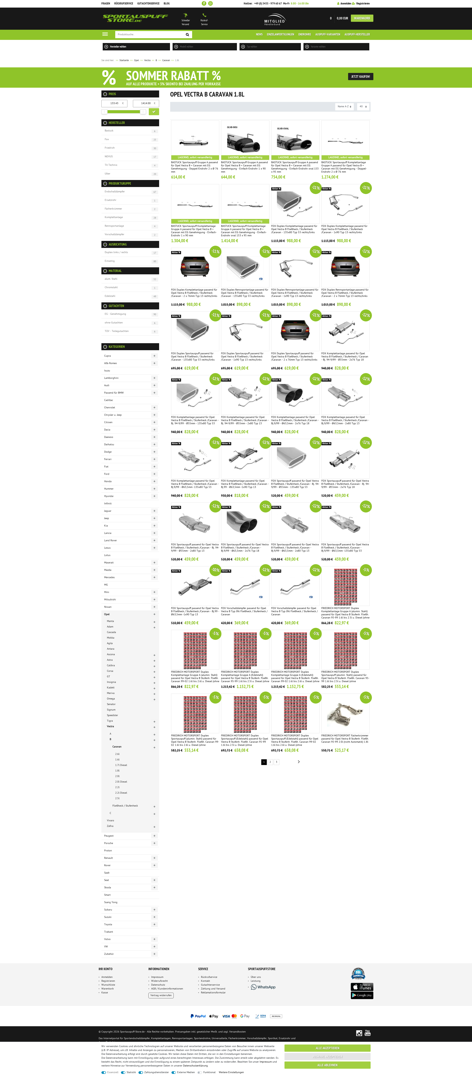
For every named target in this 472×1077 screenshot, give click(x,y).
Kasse (104, 992)
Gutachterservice (210, 985)
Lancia (107, 533)
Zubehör (109, 954)
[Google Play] (361, 995)
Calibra (111, 665)
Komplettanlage (114, 217)
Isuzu (107, 371)
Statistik (131, 1072)
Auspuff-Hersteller (357, 35)
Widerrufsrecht (159, 981)
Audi (106, 385)
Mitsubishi (110, 599)
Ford (106, 474)
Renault (108, 858)
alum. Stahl (111, 279)
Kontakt (205, 981)
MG (106, 585)
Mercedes (109, 577)
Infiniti (108, 503)
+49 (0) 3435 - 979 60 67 (268, 4)
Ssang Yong (110, 902)
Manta (110, 621)
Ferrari (108, 459)
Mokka (110, 638)
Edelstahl (110, 296)
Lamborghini (111, 378)
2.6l (117, 754)
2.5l (117, 798)
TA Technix (111, 165)
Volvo (107, 939)
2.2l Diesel (121, 793)
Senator (111, 704)
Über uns (256, 977)
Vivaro (110, 820)
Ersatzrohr (110, 200)
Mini (106, 592)
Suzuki (108, 917)
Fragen (105, 4)
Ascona (111, 654)
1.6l (117, 760)
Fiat (106, 467)
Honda (108, 481)
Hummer (109, 489)
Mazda (107, 570)
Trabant (108, 932)
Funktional (209, 1072)
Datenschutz (158, 985)
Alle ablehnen (327, 1065)
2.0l (117, 776)
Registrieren (108, 981)
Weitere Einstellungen (231, 1072)
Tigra (110, 721)
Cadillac (108, 400)
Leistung (256, 981)
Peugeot (109, 836)
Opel (136, 60)
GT (108, 676)
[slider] (104, 111)
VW (106, 947)
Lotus (107, 555)
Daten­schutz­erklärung (195, 1066)
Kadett (110, 688)
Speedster (112, 715)
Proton (108, 851)
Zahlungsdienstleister (156, 1072)
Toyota (108, 924)
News (259, 35)
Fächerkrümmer (113, 209)
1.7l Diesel (121, 765)
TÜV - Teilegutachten (117, 331)
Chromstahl (111, 287)
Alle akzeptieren (327, 1048)
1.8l (117, 771)
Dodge (108, 452)
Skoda (107, 887)
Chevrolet (109, 407)
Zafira (110, 826)
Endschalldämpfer (115, 191)
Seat (106, 880)
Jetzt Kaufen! (360, 77)
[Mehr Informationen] (236, 1016)
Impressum (157, 977)
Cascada (111, 632)
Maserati (109, 563)
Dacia (107, 430)
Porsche (108, 843)
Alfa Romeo (110, 363)
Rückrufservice (123, 4)
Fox (107, 139)
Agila (110, 643)
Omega (111, 699)
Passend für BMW (114, 393)
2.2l (117, 787)
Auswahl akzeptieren (327, 1057)
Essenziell (112, 1072)
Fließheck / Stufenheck (125, 806)
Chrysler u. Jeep (113, 415)
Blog (167, 4)
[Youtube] (368, 1033)
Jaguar (107, 511)
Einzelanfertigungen (280, 35)
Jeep (106, 518)
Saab (107, 873)
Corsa (110, 671)
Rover (107, 865)
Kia (106, 526)
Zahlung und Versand (213, 989)
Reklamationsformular (213, 992)
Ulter (107, 174)
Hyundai (109, 496)
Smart (107, 895)
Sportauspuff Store (135, 18)
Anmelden (107, 977)
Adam (110, 627)
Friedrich (110, 148)
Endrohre (305, 35)
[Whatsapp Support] (210, 3)
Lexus (107, 548)
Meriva (110, 693)
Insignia (111, 682)
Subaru (108, 910)
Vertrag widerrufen (161, 995)
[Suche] (187, 35)
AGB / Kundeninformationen (167, 989)
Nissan (108, 607)
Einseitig (110, 261)
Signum (111, 710)
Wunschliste (108, 985)
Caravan (166, 60)
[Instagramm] (359, 1033)
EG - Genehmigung (115, 314)
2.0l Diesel (121, 782)
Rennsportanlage (114, 226)
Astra (110, 660)
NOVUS (109, 156)
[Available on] (361, 986)
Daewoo (108, 437)
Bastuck (109, 131)
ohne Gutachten (114, 323)
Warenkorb (362, 18)
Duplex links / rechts (116, 252)
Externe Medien (186, 1072)
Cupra (107, 356)
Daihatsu (109, 444)
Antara (110, 649)
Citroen (108, 422)
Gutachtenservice (148, 4)
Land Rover (110, 540)
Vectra (147, 60)
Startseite (122, 60)
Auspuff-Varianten (327, 35)
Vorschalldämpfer (114, 234)
